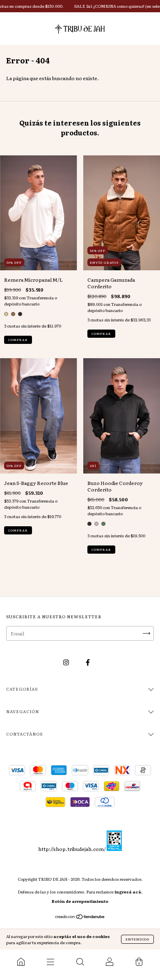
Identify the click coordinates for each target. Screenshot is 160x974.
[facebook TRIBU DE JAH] (87, 662)
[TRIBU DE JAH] (21, 962)
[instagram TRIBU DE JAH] (66, 662)
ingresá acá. (128, 892)
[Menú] (50, 962)
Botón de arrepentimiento (80, 901)
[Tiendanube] (80, 917)
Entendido (137, 939)
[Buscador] (80, 962)
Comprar (18, 339)
